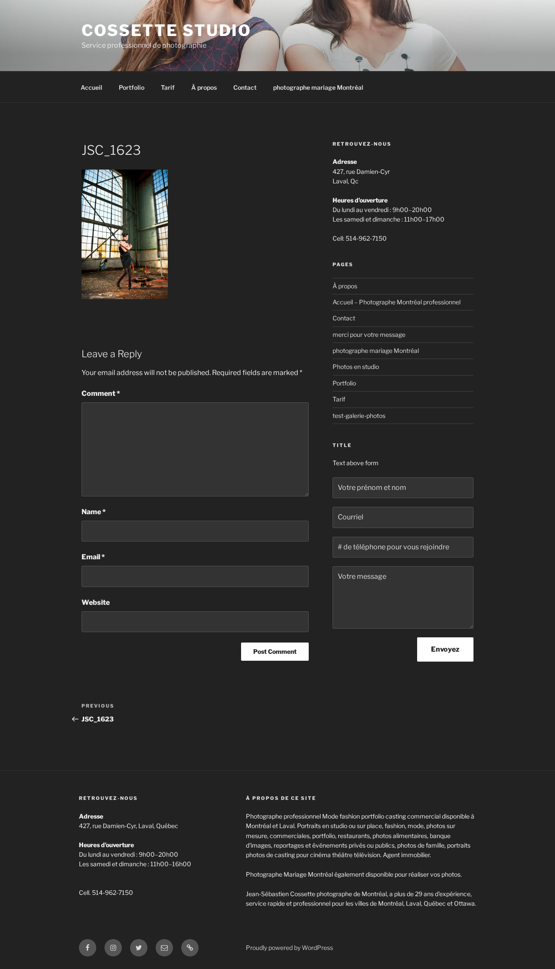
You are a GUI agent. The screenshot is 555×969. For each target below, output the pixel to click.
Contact (245, 87)
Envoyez (445, 649)
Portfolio (131, 87)
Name (94, 512)
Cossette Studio (166, 30)
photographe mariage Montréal (318, 87)
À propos (204, 87)
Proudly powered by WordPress (289, 947)
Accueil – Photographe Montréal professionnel (396, 302)
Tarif (168, 87)
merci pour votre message (369, 334)
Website (96, 602)
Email (93, 557)
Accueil (91, 87)
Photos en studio (356, 366)
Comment (101, 393)
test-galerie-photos (359, 415)
